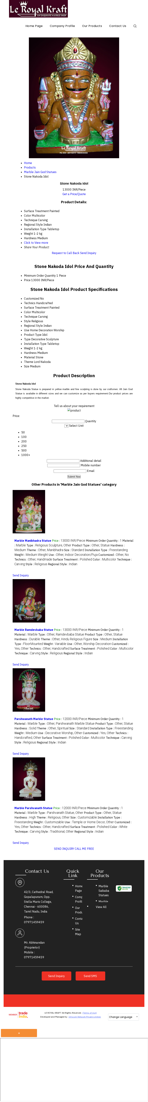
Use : (73, 555)
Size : (74, 550)
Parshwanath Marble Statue (33, 719)
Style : (36, 564)
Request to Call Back (65, 253)
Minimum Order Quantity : (104, 540)
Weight (28, 348)
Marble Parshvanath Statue (33, 808)
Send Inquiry (88, 253)
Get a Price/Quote (74, 194)
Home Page (34, 26)
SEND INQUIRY (64, 849)
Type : (49, 545)
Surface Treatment (36, 307)
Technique (30, 316)
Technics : (33, 559)
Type (27, 339)
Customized (31, 298)
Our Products (92, 26)
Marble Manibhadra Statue (32, 540)
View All (101, 907)
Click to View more (36, 242)
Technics (29, 303)
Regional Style (33, 325)
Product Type (33, 334)
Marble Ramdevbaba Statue (33, 630)
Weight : (31, 555)
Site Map (78, 932)
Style (27, 321)
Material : (26, 634)
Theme (28, 362)
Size (26, 366)
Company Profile (62, 26)
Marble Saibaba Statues (104, 890)
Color (27, 312)
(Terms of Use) (89, 1012)
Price (27, 280)
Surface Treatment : (72, 559)
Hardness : (27, 639)
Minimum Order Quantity (40, 275)
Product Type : (91, 545)
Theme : (45, 550)
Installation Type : (106, 550)
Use (26, 330)
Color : (104, 559)
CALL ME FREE (84, 849)
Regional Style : (62, 564)
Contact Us (117, 26)
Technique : (27, 653)
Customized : (113, 555)
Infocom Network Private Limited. (85, 1016)
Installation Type (35, 344)
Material (29, 357)
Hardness (30, 353)
